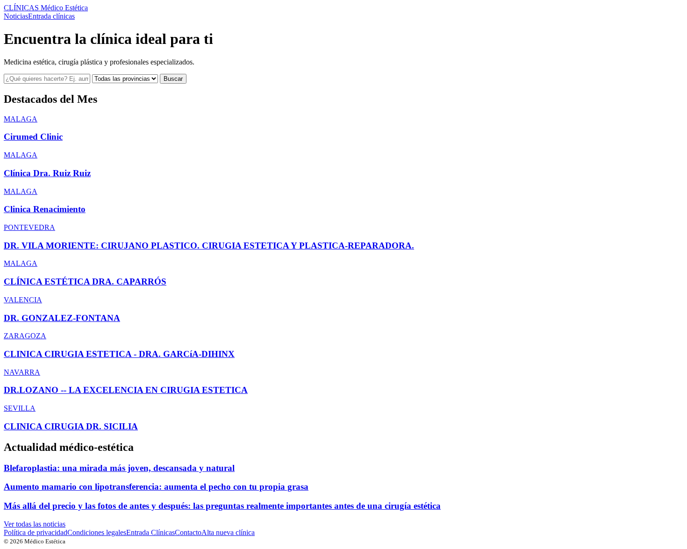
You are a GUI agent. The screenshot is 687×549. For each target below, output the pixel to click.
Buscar (173, 78)
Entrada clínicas (51, 16)
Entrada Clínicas (150, 532)
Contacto (188, 532)
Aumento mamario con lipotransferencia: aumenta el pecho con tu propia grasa (156, 487)
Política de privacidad (35, 532)
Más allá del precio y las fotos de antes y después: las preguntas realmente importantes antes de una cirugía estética (222, 506)
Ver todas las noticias (34, 524)
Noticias (16, 16)
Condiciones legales (96, 532)
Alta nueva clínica (228, 532)
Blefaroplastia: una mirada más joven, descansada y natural (119, 468)
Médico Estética (46, 8)
